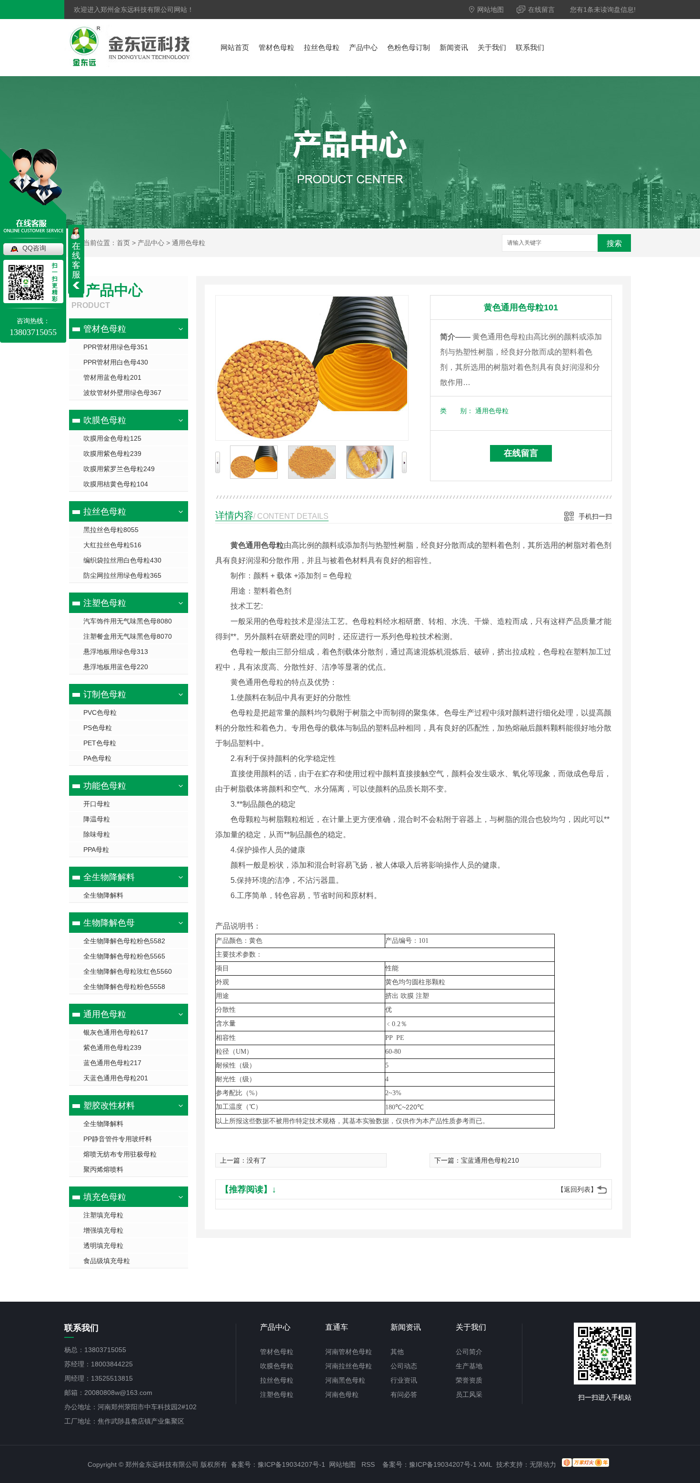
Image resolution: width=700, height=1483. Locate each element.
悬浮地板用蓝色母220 (115, 667)
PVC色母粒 (100, 712)
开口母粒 (96, 804)
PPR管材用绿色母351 (115, 347)
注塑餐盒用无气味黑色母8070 (127, 636)
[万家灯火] (585, 1464)
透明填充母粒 (103, 1245)
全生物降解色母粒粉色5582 (124, 941)
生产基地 (469, 1366)
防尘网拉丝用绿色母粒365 (122, 575)
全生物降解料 (109, 877)
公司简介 (469, 1351)
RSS (368, 1464)
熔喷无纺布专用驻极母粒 (120, 1154)
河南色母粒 (342, 1394)
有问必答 (403, 1394)
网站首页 (234, 47)
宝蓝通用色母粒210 (490, 1160)
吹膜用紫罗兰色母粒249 (119, 469)
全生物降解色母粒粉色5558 (124, 986)
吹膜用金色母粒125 (112, 438)
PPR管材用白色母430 (115, 362)
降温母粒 (96, 819)
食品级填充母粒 (106, 1261)
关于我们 (492, 47)
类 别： (456, 411)
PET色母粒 (99, 743)
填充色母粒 (104, 1197)
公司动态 (403, 1366)
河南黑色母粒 (345, 1380)
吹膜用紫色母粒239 (112, 453)
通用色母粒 (188, 243)
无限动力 (543, 1464)
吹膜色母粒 (104, 420)
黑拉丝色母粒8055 (111, 530)
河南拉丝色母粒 (348, 1366)
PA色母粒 (97, 758)
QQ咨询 (34, 248)
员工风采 (469, 1394)
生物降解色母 (109, 923)
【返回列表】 (577, 1189)
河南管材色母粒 (348, 1351)
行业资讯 (403, 1380)
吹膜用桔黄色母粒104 (115, 484)
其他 (397, 1351)
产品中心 (363, 47)
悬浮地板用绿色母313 (115, 651)
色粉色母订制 (408, 47)
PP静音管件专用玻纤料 (117, 1139)
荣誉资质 (469, 1380)
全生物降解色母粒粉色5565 (124, 956)
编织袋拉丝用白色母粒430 (122, 560)
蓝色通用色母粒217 (112, 1063)
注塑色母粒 (104, 603)
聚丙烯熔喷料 (103, 1169)
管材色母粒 (276, 47)
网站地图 (489, 9)
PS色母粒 (97, 728)
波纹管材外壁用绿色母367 (122, 392)
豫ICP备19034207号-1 (291, 1464)
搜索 (614, 243)
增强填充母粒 (103, 1230)
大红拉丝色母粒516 (112, 545)
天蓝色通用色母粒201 (115, 1078)
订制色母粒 (104, 694)
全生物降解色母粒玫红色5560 (127, 971)
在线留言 (540, 9)
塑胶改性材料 (109, 1105)
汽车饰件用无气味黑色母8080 (127, 621)
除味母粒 (96, 834)
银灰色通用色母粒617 (115, 1032)
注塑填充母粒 (103, 1215)
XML (485, 1464)
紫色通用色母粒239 (112, 1047)
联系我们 (530, 47)
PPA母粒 (96, 849)
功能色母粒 (104, 786)
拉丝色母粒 (322, 47)
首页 (123, 243)
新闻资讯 (454, 47)
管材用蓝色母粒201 (112, 377)
